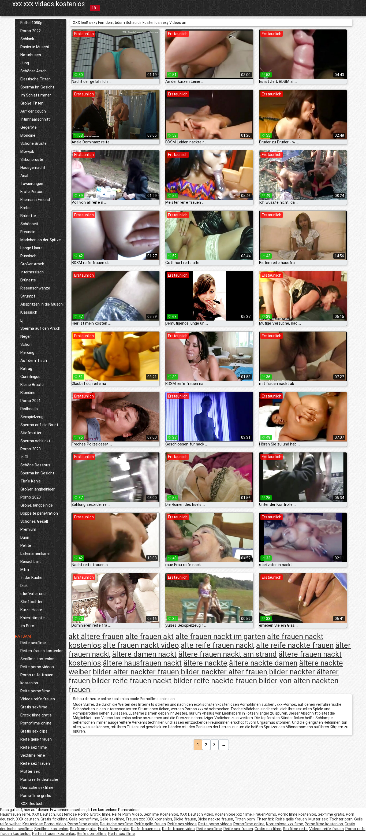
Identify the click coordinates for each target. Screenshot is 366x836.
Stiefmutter (31, 432)
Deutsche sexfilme (36, 787)
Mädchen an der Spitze (40, 239)
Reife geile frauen (36, 739)
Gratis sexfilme (33, 707)
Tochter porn (341, 819)
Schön (26, 344)
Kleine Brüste (32, 384)
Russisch (28, 256)
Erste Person (31, 191)
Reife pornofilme (35, 691)
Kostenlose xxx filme (233, 814)
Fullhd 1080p (31, 22)
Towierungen (31, 183)
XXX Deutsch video (196, 814)
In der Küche (31, 577)
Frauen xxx (135, 819)
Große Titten (31, 103)
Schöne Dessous (35, 465)
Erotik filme (100, 814)
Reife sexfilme (33, 642)
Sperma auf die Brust (39, 424)
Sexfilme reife (32, 755)
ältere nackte (205, 663)
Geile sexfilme (112, 819)
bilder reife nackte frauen (215, 680)
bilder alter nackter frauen (136, 671)
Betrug (26, 368)
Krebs (25, 207)
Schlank (27, 38)
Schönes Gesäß (34, 521)
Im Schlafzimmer (35, 95)
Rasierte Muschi (34, 46)
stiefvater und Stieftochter (33, 597)
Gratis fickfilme (54, 819)
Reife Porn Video (127, 814)
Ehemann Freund (35, 199)
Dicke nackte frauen (215, 819)
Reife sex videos (182, 824)
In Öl (24, 457)
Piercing (27, 352)
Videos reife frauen (37, 699)
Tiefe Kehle (30, 481)
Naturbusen (30, 55)
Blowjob (27, 151)
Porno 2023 (30, 449)
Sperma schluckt (35, 441)
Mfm (24, 569)
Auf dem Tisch (33, 360)
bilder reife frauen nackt (131, 680)
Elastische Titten (35, 79)
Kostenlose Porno (73, 814)
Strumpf (27, 296)
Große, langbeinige (36, 505)
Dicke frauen (185, 819)
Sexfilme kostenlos (37, 658)
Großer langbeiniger (37, 489)
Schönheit (29, 223)
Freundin (27, 231)
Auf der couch (33, 111)
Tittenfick (265, 819)
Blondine (27, 135)
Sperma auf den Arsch (40, 328)
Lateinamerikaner (35, 553)
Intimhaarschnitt (35, 119)
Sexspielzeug (31, 416)
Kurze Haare (31, 609)
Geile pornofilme (83, 819)
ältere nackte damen (263, 663)
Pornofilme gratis (35, 795)
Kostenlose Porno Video (44, 824)
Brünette (28, 215)
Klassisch (28, 312)
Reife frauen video (178, 828)
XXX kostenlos (159, 819)
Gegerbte (28, 127)
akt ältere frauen (96, 636)
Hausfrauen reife (15, 814)
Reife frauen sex (145, 828)
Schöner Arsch (33, 71)
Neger (25, 336)
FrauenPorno (264, 814)
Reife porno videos (37, 666)
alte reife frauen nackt (217, 645)
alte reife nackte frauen (295, 645)
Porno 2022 (30, 30)
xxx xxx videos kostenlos (48, 4)
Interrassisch (32, 272)
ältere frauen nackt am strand (227, 654)
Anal (24, 175)
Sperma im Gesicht (37, 87)
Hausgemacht (32, 167)
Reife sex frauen (35, 763)
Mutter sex (30, 771)
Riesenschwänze (35, 288)
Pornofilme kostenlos (297, 814)
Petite (25, 545)
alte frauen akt (149, 636)
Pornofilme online (35, 723)
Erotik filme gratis (36, 715)
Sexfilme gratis (331, 814)
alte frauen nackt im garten (220, 636)
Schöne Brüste (33, 143)
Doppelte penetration (39, 513)
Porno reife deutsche (39, 779)
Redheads (29, 408)
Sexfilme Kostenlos (161, 814)
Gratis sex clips (33, 731)
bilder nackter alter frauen (224, 671)
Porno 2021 (30, 400)
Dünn (24, 537)
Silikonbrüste (31, 159)
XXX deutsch (27, 819)
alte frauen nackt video (141, 645)
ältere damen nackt (144, 654)
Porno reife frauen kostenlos (36, 678)
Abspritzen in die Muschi (42, 304)
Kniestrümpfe (32, 617)
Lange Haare (31, 248)
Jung (24, 63)
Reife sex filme (33, 747)
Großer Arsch (32, 264)
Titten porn (245, 819)
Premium (28, 529)
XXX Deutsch (31, 803)
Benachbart (30, 561)
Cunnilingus (30, 376)
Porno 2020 (30, 497)
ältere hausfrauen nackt (142, 663)
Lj (21, 320)
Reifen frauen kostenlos (42, 650)
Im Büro (27, 625)
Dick (24, 585)
